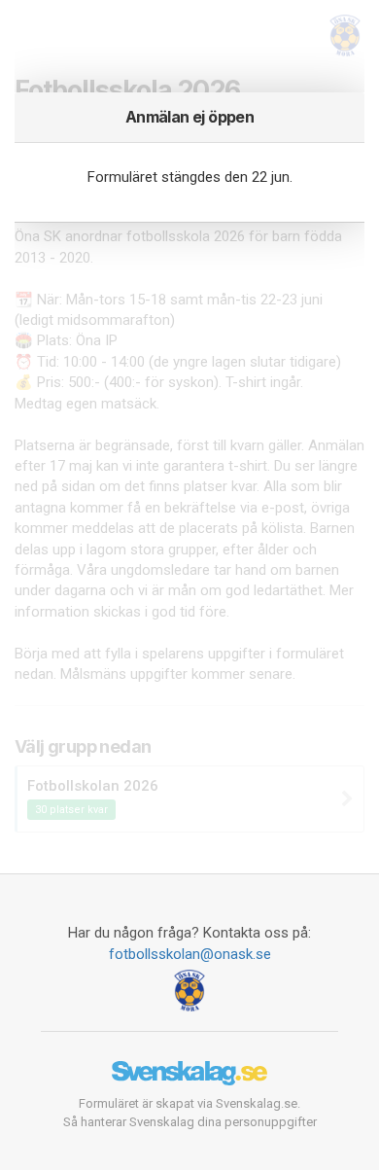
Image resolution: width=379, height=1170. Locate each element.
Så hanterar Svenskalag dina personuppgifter (190, 1122)
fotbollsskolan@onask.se (190, 954)
